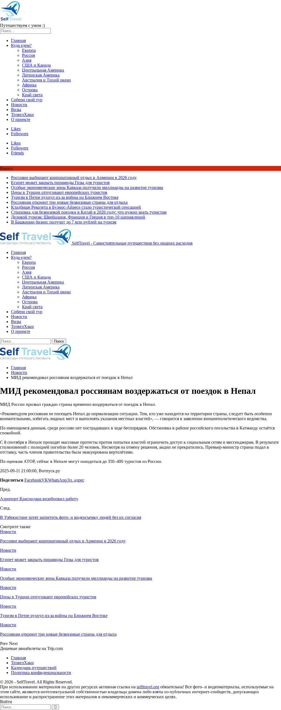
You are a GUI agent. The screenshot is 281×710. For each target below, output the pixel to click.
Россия (28, 55)
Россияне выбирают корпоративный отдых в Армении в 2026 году (74, 177)
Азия (26, 60)
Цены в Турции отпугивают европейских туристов (59, 192)
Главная (18, 40)
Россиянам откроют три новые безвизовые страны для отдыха (69, 202)
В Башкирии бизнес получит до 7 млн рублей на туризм (63, 222)
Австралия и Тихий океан (46, 80)
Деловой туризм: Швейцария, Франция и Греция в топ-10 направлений (78, 217)
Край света (32, 94)
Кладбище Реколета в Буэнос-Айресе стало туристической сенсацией (76, 207)
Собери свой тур (26, 99)
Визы (16, 109)
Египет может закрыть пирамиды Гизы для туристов (60, 182)
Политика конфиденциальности (41, 672)
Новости (19, 104)
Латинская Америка (41, 75)
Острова (30, 89)
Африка (29, 85)
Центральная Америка (43, 70)
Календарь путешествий (34, 667)
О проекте (20, 119)
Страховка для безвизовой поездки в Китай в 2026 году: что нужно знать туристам (89, 212)
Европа (29, 50)
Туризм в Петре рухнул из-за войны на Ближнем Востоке (65, 197)
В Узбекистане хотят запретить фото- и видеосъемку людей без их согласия (70, 517)
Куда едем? (21, 45)
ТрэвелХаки (22, 114)
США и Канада (36, 65)
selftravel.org (148, 686)
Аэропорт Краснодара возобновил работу (39, 498)
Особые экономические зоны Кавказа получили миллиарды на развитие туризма (87, 187)
